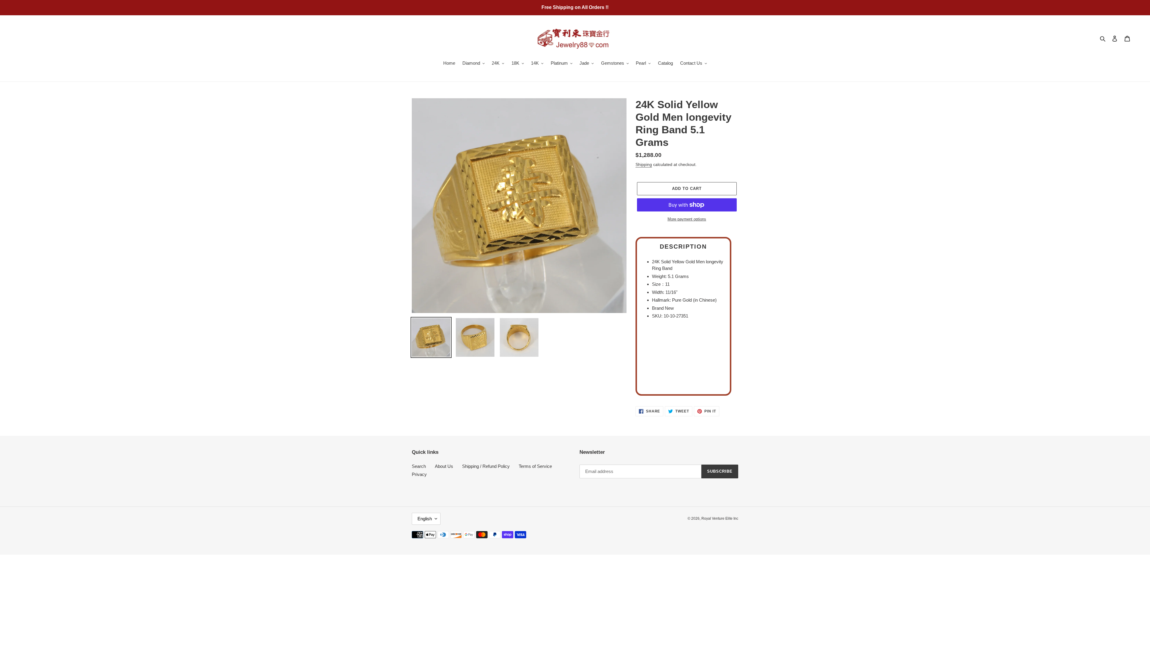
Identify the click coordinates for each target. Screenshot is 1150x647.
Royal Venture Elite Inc (719, 518)
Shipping (643, 164)
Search (419, 466)
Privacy (419, 474)
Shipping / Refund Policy (486, 466)
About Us (444, 466)
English (424, 518)
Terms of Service (535, 466)
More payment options (687, 219)
